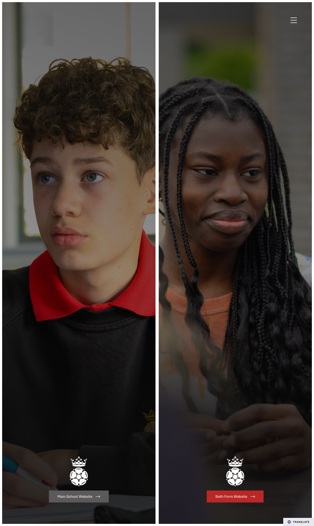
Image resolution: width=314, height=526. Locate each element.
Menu (294, 20)
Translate (301, 521)
